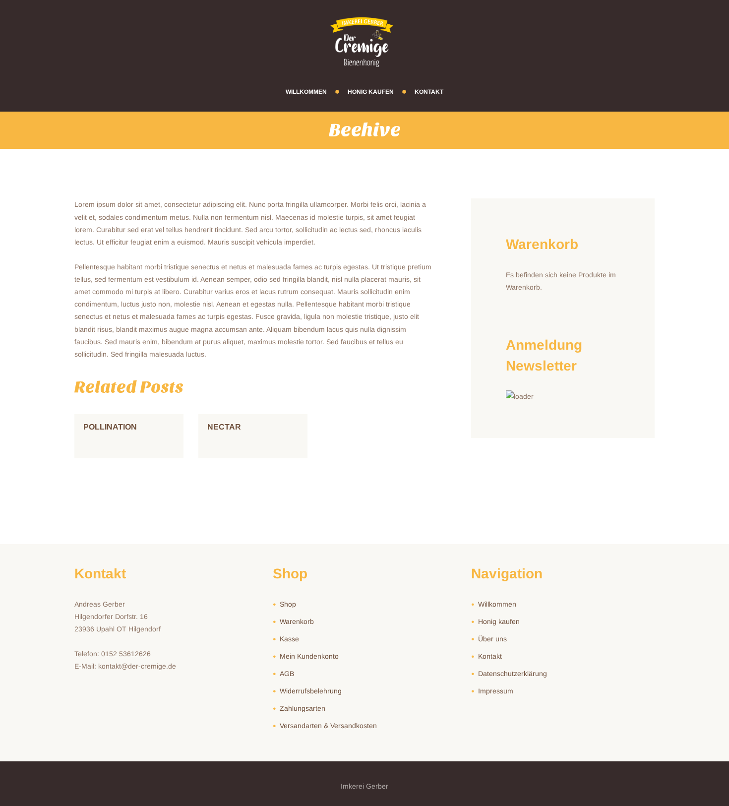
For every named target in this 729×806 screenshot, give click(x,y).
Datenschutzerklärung (512, 674)
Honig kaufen (499, 621)
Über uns (492, 639)
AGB (287, 674)
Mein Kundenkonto (309, 656)
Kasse (289, 639)
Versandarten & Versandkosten (328, 726)
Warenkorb (297, 621)
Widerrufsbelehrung (311, 691)
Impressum (495, 691)
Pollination (110, 427)
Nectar (224, 427)
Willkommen (497, 604)
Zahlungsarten (302, 708)
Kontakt (490, 656)
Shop (288, 604)
